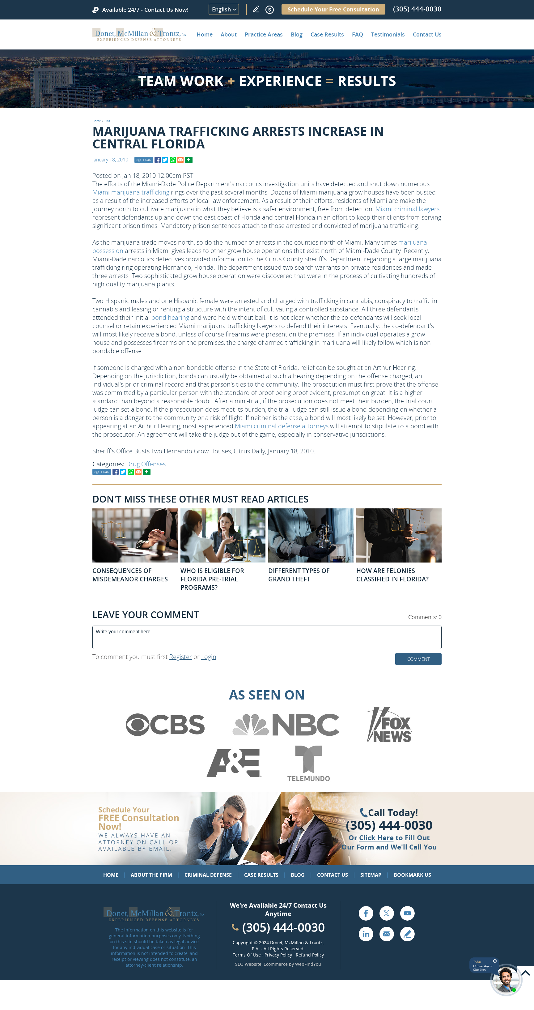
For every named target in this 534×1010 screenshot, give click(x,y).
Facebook (365, 913)
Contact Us (427, 34)
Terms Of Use (247, 955)
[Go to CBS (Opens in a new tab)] (165, 741)
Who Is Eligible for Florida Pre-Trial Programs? (212, 579)
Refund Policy (310, 955)
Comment (418, 659)
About (229, 34)
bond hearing (170, 317)
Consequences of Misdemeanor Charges (130, 575)
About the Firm (151, 874)
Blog (297, 34)
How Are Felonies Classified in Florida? (392, 575)
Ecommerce (276, 964)
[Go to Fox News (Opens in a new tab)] (388, 741)
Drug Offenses (146, 464)
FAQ (357, 34)
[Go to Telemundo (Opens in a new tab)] (308, 780)
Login (208, 657)
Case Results (327, 34)
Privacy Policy (278, 955)
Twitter (386, 913)
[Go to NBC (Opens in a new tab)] (286, 741)
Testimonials (388, 34)
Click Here (376, 837)
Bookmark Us (412, 874)
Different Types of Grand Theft (299, 575)
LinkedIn (365, 934)
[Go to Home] (139, 38)
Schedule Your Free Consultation (333, 9)
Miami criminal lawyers (407, 209)
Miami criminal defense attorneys (281, 426)
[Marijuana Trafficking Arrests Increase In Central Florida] (158, 160)
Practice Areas (264, 34)
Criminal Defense (208, 874)
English (221, 9)
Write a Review (255, 9)
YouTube (407, 913)
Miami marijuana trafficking (130, 192)
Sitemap (370, 874)
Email (386, 934)
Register (180, 657)
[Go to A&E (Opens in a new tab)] (234, 780)
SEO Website (248, 964)
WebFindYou (308, 964)
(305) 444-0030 (417, 8)
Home (205, 34)
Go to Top (525, 973)
